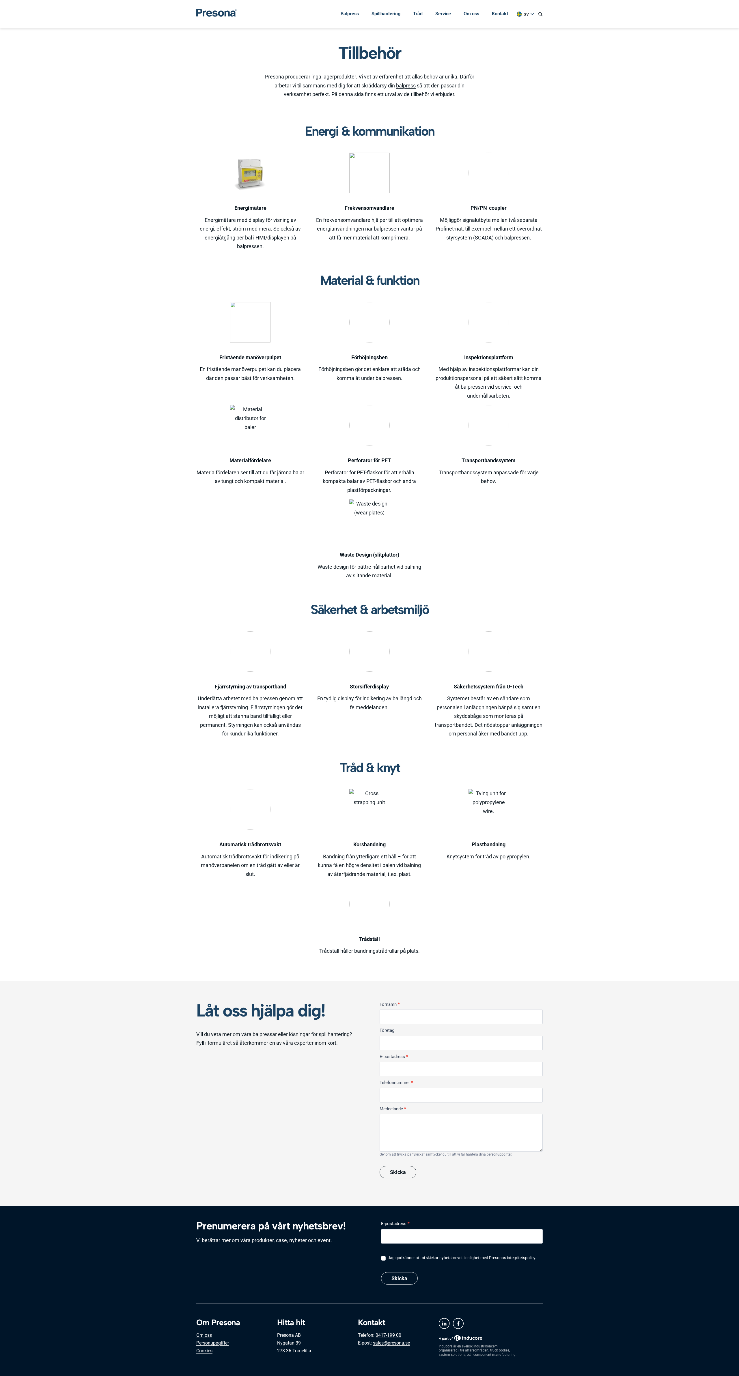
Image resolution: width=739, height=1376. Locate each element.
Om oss (471, 13)
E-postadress (394, 1056)
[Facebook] (458, 1323)
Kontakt (500, 13)
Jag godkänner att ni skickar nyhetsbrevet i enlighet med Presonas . (461, 1257)
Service (443, 13)
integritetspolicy (521, 1257)
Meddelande (393, 1108)
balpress (406, 86)
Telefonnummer (396, 1082)
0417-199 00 (388, 1335)
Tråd (418, 13)
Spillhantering (386, 13)
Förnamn (390, 1004)
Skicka (398, 1172)
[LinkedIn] (444, 1323)
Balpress (350, 13)
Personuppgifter (212, 1343)
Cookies (204, 1350)
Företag (387, 1030)
